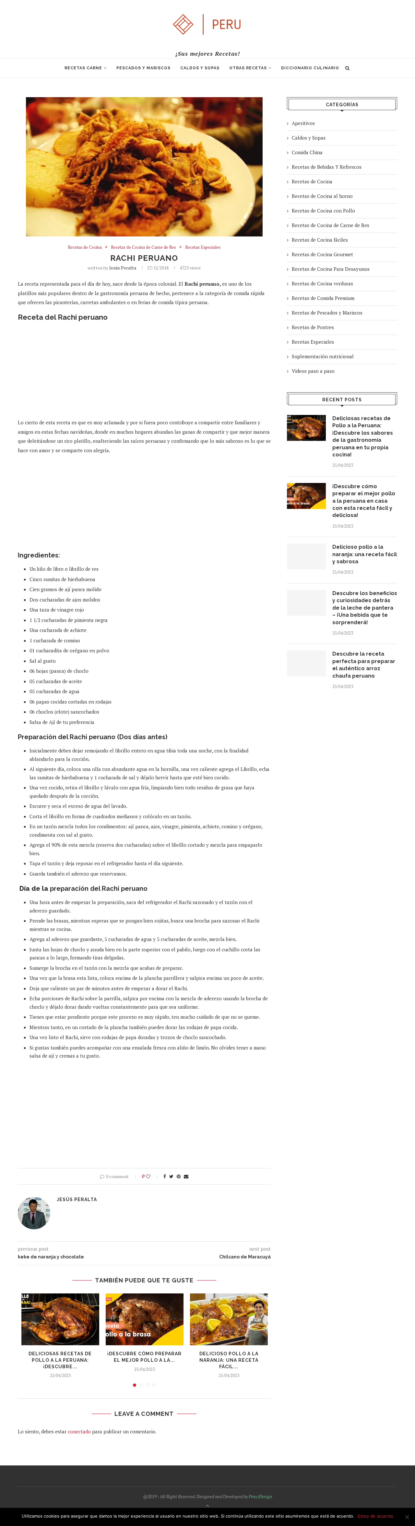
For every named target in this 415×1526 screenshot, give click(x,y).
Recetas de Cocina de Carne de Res (143, 247)
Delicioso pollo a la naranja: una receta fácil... (228, 1360)
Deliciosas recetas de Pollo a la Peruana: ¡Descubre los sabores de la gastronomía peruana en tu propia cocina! (362, 436)
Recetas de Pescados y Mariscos (327, 312)
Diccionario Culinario (310, 68)
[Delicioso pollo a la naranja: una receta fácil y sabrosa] (229, 1319)
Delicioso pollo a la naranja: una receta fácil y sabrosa (364, 554)
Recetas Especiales (202, 247)
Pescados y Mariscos (143, 68)
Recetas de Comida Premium (323, 298)
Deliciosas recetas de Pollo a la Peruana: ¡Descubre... (60, 1360)
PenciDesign (260, 1496)
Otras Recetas (248, 68)
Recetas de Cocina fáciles (320, 239)
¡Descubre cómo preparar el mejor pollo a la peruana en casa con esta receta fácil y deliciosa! (363, 501)
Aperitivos (303, 123)
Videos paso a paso (313, 371)
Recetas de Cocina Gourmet (322, 254)
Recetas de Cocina (85, 247)
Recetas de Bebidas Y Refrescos (327, 167)
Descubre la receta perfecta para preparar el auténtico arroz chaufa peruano (363, 665)
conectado (79, 1431)
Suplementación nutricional (323, 356)
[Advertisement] (144, 372)
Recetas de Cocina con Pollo (323, 210)
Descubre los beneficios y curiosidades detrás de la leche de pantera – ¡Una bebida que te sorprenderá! (364, 607)
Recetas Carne (83, 68)
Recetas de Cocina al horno (322, 196)
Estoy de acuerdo (375, 1516)
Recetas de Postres (313, 327)
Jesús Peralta (122, 268)
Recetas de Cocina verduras (322, 283)
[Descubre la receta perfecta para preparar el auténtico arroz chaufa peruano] (306, 663)
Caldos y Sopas (199, 68)
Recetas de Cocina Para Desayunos (331, 269)
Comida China (307, 152)
